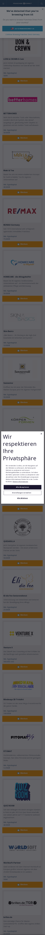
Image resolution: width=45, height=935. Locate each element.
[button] (22, 493)
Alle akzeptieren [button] (22, 487)
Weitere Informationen (20, 481)
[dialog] (22, 467)
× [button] (41, 434)
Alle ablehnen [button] (22, 498)
